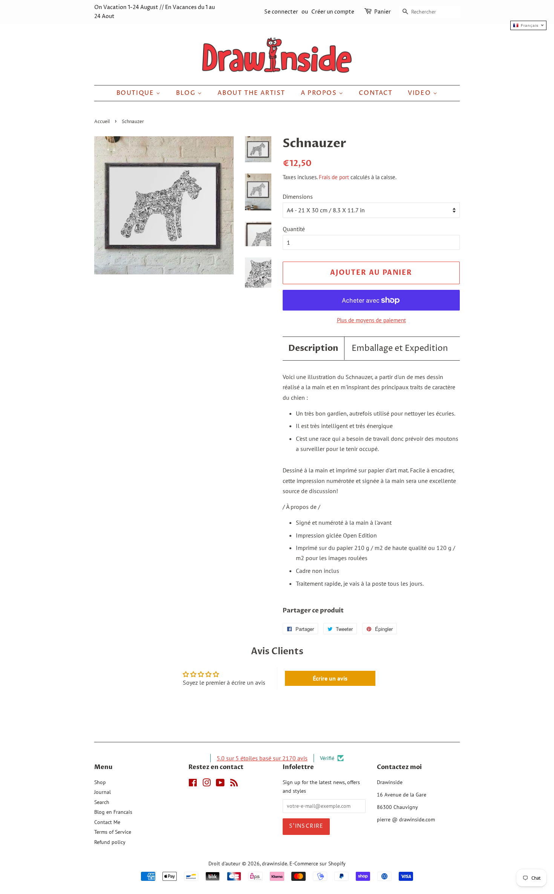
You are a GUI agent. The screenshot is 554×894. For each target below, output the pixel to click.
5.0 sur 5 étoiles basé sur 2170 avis (262, 758)
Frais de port (334, 177)
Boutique (136, 93)
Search (101, 802)
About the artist (251, 93)
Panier (382, 11)
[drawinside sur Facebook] (192, 784)
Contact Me (107, 822)
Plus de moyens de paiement (371, 320)
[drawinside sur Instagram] (206, 784)
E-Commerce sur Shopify (317, 863)
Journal (102, 792)
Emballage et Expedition (400, 348)
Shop (100, 782)
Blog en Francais (113, 812)
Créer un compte (332, 11)
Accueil (102, 122)
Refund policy (109, 842)
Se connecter (281, 11)
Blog (186, 93)
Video (420, 93)
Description (313, 348)
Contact (375, 93)
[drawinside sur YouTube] (220, 784)
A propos (320, 93)
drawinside (274, 863)
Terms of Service (112, 832)
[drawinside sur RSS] (234, 784)
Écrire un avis (330, 678)
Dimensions (298, 196)
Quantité (294, 229)
